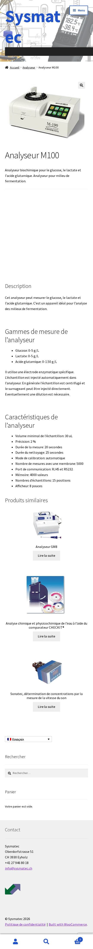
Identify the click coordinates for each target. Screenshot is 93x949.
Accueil (14, 67)
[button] (81, 85)
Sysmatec (32, 26)
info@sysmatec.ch (18, 868)
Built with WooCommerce (68, 924)
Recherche (46, 941)
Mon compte (15, 941)
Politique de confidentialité (25, 924)
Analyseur (28, 67)
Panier (71, 938)
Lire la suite (46, 555)
